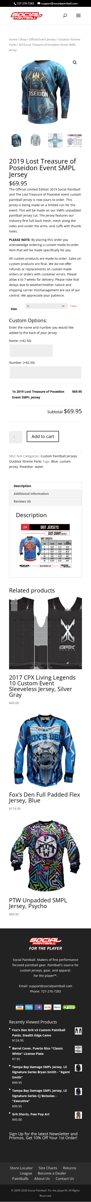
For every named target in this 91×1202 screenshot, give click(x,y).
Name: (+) (20, 341)
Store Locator (21, 1168)
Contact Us (65, 1178)
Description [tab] (22, 486)
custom (65, 461)
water (39, 467)
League (26, 1173)
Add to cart (43, 436)
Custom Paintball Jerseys (59, 456)
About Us (42, 1178)
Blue (54, 461)
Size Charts (48, 1168)
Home (13, 39)
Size (14, 309)
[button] (75, 63)
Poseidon (26, 467)
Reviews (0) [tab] (22, 501)
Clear (73, 306)
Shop (23, 39)
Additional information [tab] (31, 493)
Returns (69, 1168)
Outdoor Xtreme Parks (25, 461)
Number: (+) (22, 362)
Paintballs (20, 1178)
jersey (13, 467)
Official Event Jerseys (42, 39)
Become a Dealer (52, 1173)
